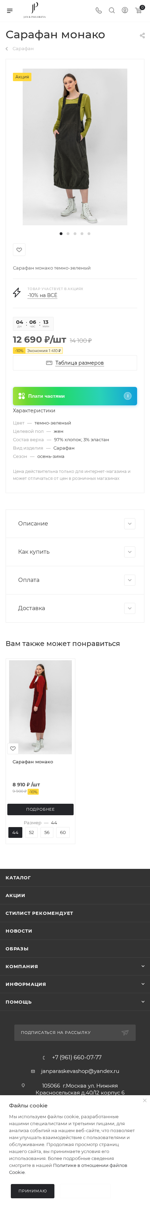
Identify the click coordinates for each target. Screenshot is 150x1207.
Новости (19, 931)
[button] (61, 233)
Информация (26, 984)
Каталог (18, 877)
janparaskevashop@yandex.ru (80, 1071)
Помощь (19, 1002)
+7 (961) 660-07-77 (77, 1057)
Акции (15, 895)
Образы (17, 948)
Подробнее (40, 809)
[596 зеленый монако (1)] (75, 146)
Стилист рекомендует (39, 913)
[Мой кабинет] (125, 11)
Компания (22, 966)
